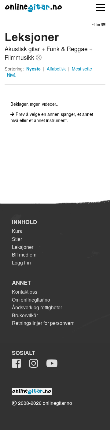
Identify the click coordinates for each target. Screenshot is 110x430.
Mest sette (82, 69)
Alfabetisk (56, 69)
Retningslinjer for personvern (43, 322)
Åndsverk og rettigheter (37, 307)
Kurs (17, 230)
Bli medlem (24, 254)
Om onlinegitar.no (31, 299)
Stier (17, 238)
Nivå (11, 75)
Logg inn (21, 262)
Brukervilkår (25, 315)
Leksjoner (22, 246)
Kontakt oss (24, 291)
